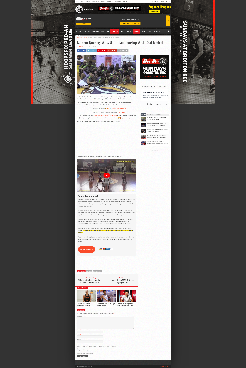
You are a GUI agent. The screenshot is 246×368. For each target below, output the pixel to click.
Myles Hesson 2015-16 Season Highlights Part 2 (123, 281)
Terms (166, 366)
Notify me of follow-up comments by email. (88, 350)
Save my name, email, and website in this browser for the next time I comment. (97, 346)
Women (78, 36)
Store (77, 1)
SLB (107, 31)
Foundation (118, 1)
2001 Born (89, 271)
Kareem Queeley (97, 271)
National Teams (98, 31)
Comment (80, 316)
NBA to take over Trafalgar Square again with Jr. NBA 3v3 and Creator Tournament (156, 137)
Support (88, 1)
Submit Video (95, 1)
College (128, 31)
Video (143, 31)
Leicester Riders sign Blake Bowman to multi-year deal (125, 304)
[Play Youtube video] (106, 175)
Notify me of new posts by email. (85, 353)
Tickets (125, 1)
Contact (103, 1)
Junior (136, 31)
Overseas (115, 31)
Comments (158, 114)
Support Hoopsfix (86, 249)
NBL (122, 31)
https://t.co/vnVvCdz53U (119, 108)
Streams (87, 31)
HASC (149, 31)
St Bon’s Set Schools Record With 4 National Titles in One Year (90, 281)
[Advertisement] (112, 263)
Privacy (162, 366)
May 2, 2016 (121, 112)
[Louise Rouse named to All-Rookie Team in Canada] (86, 301)
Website (79, 339)
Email (79, 334)
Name (79, 330)
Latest (78, 31)
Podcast (157, 31)
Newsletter (110, 1)
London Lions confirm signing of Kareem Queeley (106, 304)
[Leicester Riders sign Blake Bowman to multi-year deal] (126, 301)
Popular (150, 114)
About (82, 1)
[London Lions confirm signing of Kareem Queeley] (106, 301)
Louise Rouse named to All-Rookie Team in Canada (85, 304)
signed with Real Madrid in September (105, 115)
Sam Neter (82, 46)
